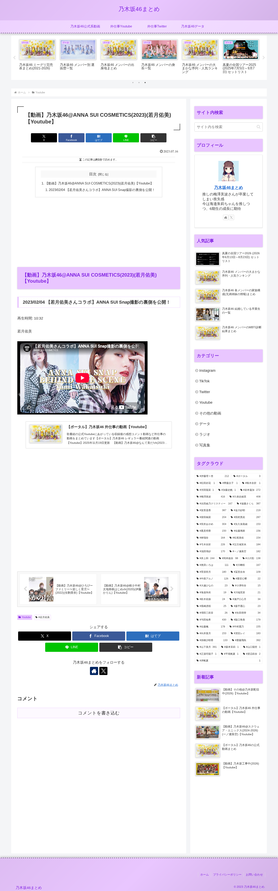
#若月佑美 (44, 617)
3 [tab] (145, 83)
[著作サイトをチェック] (94, 671)
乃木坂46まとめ (228, 187)
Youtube (26, 617)
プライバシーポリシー (227, 874)
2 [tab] (139, 83)
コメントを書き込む (99, 712)
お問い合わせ (254, 874)
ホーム (204, 874)
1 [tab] (133, 83)
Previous (14, 58)
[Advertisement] (98, 231)
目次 (92, 174)
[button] (153, 137)
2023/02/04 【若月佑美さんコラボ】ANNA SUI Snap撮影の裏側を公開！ (102, 190)
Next (264, 58)
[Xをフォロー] (103, 671)
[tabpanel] (37, 57)
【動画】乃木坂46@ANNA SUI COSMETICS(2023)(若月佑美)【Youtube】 (99, 183)
